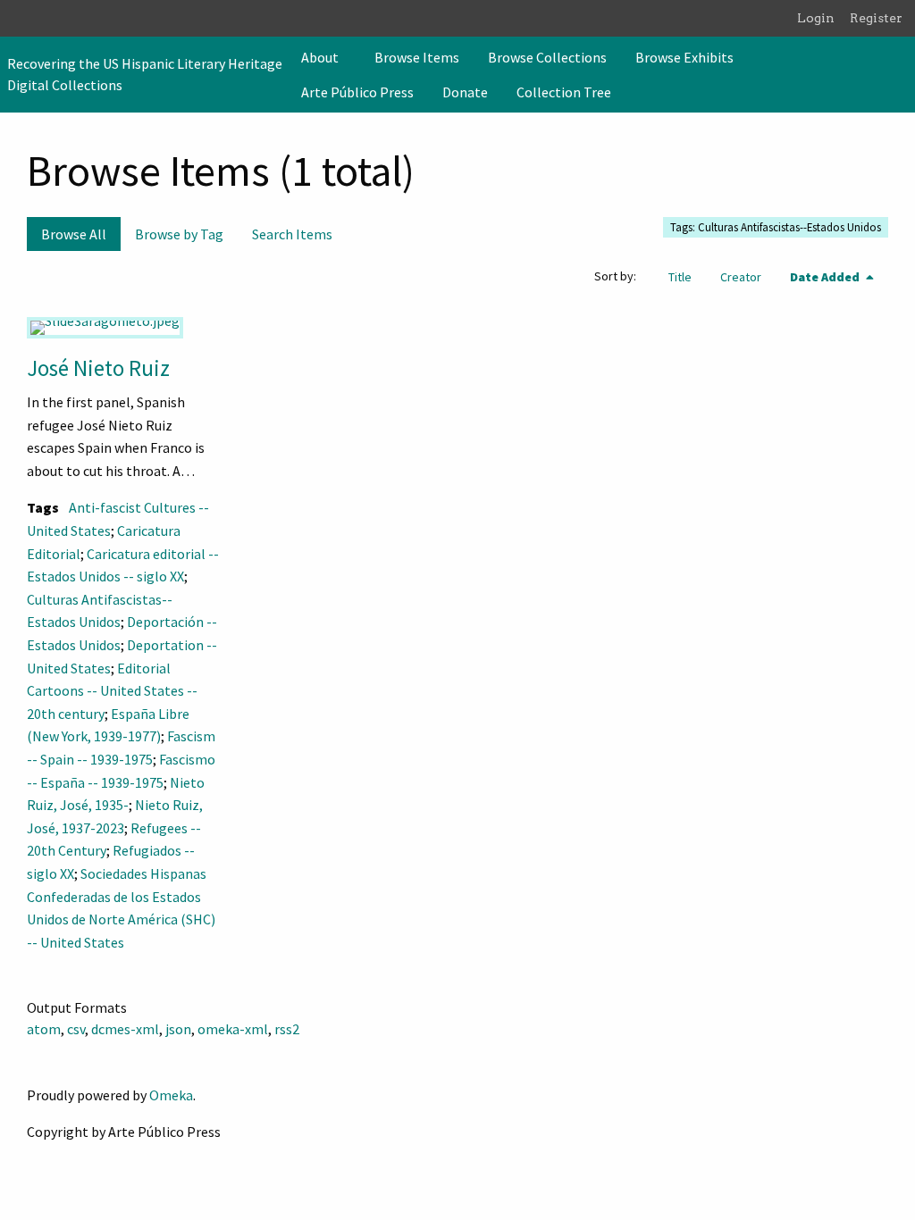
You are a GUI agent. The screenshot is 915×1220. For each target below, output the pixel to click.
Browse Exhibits (684, 57)
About (320, 57)
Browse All (73, 234)
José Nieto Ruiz (98, 368)
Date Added (826, 277)
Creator (740, 277)
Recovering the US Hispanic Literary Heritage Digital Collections (144, 74)
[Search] (900, 74)
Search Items (292, 234)
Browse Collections (547, 57)
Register (876, 18)
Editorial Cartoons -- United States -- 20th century (112, 691)
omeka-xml (232, 1029)
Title (680, 277)
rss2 (286, 1029)
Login (816, 18)
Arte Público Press (357, 92)
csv (76, 1029)
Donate (465, 92)
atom (44, 1029)
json (178, 1029)
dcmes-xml (125, 1029)
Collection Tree (563, 92)
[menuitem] (323, 57)
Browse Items (416, 57)
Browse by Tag (179, 234)
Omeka (171, 1095)
